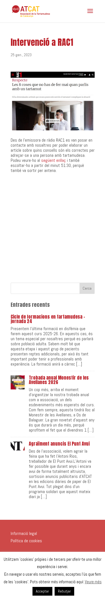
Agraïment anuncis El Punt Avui (59, 443)
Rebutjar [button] (64, 591)
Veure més (93, 581)
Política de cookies (26, 541)
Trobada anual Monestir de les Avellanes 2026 (59, 379)
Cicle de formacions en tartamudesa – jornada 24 (48, 319)
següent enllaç (53, 160)
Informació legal (24, 533)
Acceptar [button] (42, 591)
